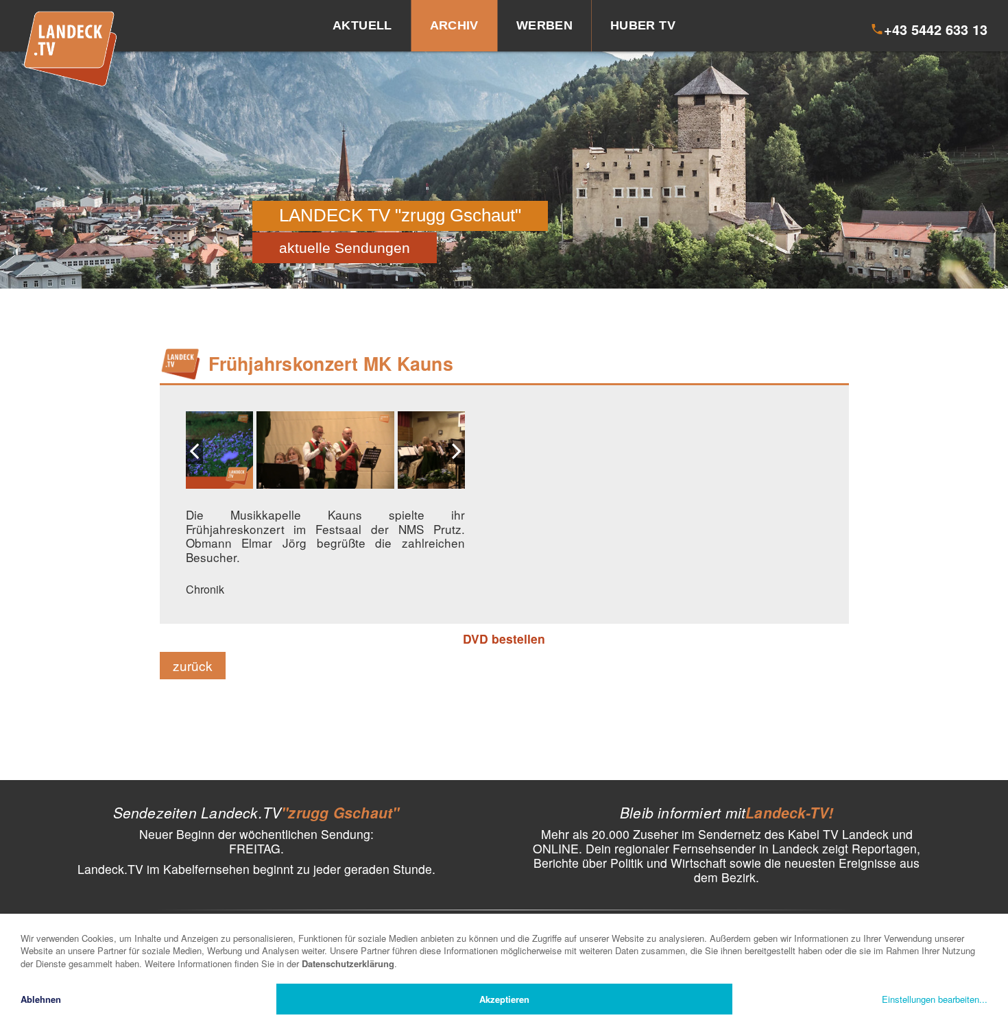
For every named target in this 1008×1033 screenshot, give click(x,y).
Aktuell (362, 25)
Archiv (454, 25)
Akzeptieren (504, 999)
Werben (544, 25)
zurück (193, 665)
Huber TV (642, 25)
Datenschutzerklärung (348, 963)
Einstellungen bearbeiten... (934, 999)
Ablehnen (41, 999)
